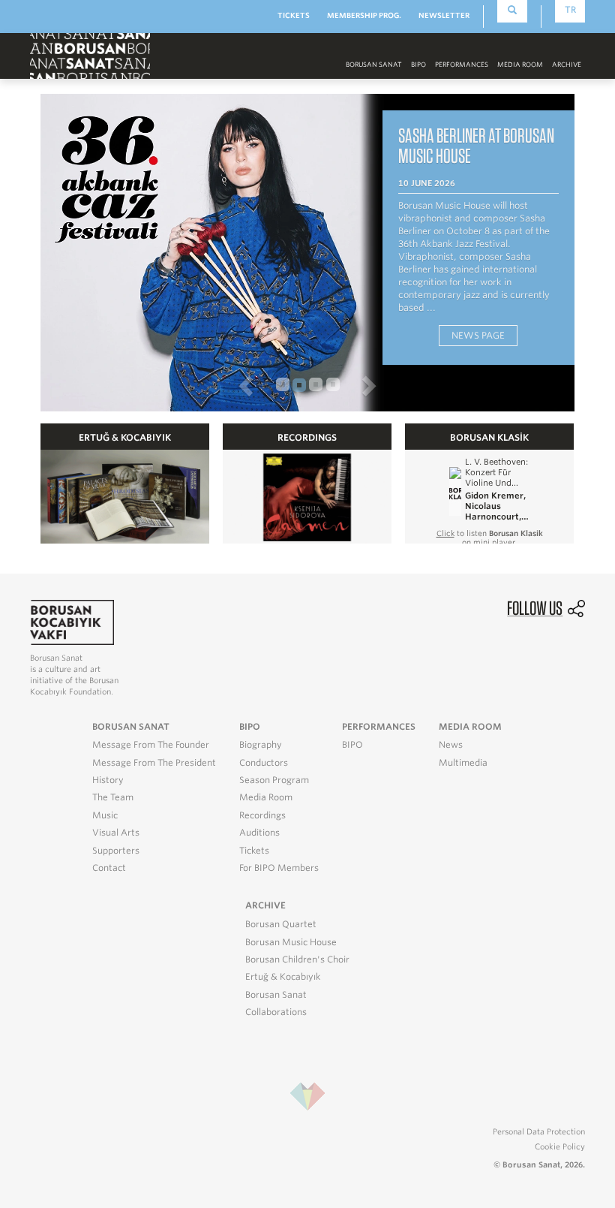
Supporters (116, 850)
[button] (155, 385)
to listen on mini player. (489, 538)
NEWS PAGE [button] (478, 335)
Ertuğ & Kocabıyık (282, 977)
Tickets (254, 850)
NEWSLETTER (444, 15)
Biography (260, 745)
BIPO (418, 64)
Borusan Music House (291, 942)
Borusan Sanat (276, 995)
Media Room (265, 797)
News (451, 745)
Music (105, 815)
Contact (109, 868)
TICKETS (294, 15)
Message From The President (154, 763)
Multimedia (463, 763)
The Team (113, 797)
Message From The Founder (150, 745)
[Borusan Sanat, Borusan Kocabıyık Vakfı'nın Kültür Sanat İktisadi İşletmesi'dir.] (72, 621)
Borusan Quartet (280, 924)
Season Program (274, 780)
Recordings (262, 815)
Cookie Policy (560, 1146)
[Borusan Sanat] (90, 55)
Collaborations (276, 1012)
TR (570, 10)
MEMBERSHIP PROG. (364, 15)
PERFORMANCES (461, 64)
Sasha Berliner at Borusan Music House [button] (476, 145)
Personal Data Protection (539, 1131)
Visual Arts (116, 832)
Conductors (263, 763)
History (108, 780)
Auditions (259, 832)
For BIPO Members (279, 868)
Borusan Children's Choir (297, 959)
